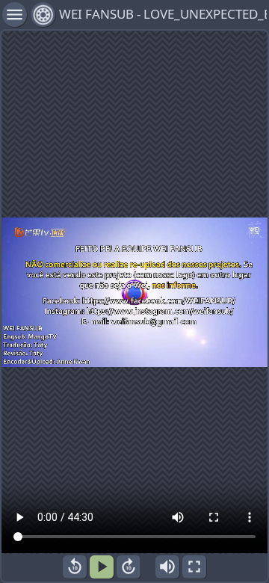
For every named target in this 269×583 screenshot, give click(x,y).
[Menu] (43, 14)
